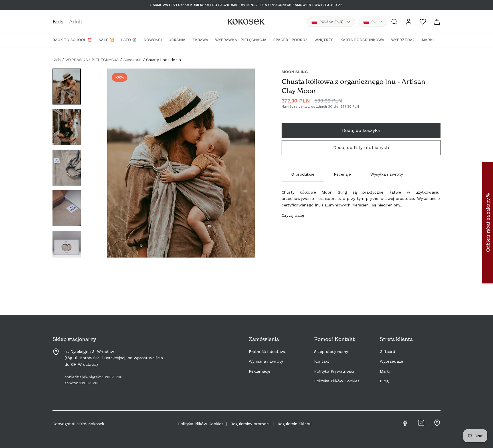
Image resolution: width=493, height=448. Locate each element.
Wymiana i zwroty (266, 361)
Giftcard (387, 351)
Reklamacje (259, 371)
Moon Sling (295, 71)
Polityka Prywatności (334, 371)
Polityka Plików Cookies (336, 381)
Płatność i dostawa (267, 351)
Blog (384, 381)
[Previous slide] (117, 168)
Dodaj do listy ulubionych (361, 147)
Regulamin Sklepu (295, 423)
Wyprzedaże (391, 361)
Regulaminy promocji (250, 423)
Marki (385, 371)
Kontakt (321, 361)
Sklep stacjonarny (331, 351)
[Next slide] (244, 168)
